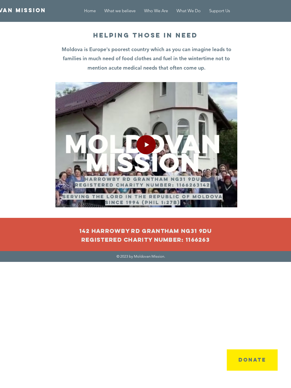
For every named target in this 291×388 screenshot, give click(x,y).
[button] (188, 10)
